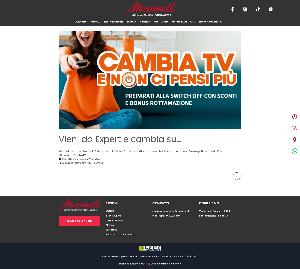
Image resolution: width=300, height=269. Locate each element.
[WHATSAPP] (295, 151)
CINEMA (109, 225)
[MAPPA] (295, 128)
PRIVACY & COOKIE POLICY (120, 234)
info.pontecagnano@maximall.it (170, 211)
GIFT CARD (111, 230)
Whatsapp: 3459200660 (166, 215)
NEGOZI (109, 211)
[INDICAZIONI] (295, 139)
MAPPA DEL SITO (114, 220)
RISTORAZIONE (113, 215)
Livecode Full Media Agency (166, 263)
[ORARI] (295, 117)
